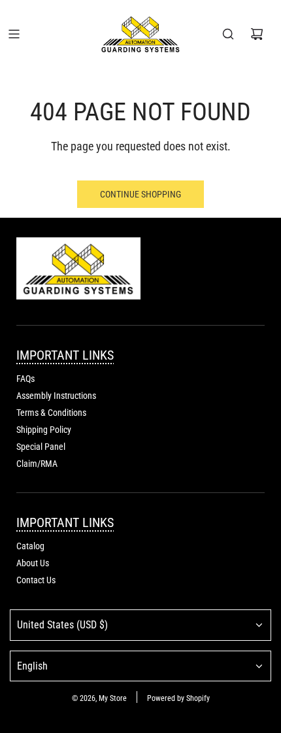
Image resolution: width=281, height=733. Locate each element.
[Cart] (256, 34)
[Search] (228, 34)
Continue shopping (140, 194)
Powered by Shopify (178, 698)
